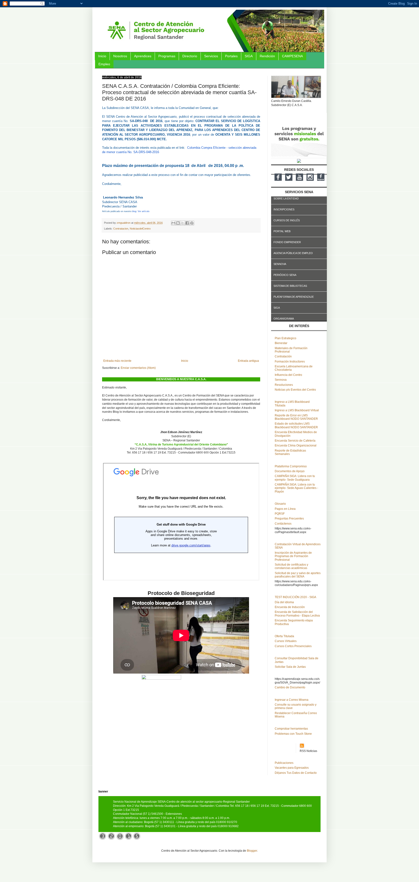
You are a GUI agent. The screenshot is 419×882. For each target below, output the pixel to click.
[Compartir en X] (182, 223)
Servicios (211, 56)
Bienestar (281, 343)
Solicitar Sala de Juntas (290, 666)
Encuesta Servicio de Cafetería (295, 440)
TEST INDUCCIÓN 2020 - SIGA (295, 597)
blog (134, 211)
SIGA (249, 56)
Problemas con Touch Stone (293, 733)
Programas (166, 56)
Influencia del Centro (288, 375)
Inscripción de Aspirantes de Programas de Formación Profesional (293, 556)
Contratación (283, 356)
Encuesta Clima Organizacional (295, 445)
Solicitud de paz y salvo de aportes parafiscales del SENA (298, 574)
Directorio (189, 56)
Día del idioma (284, 602)
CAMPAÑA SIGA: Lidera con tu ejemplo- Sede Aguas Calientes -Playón (296, 488)
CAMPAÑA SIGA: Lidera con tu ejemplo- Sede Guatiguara (295, 477)
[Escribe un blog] (178, 223)
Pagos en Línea (285, 509)
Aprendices (142, 56)
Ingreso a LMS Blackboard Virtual (297, 410)
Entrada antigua (248, 361)
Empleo (104, 64)
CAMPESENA (292, 56)
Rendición (267, 56)
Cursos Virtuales (286, 641)
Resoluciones (284, 385)
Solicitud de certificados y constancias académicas (291, 566)
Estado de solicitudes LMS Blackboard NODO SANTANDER (296, 425)
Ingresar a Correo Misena (291, 699)
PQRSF (280, 513)
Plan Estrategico (285, 338)
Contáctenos (283, 523)
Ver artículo (143, 211)
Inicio (102, 56)
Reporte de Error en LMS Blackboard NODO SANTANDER (296, 417)
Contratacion (120, 228)
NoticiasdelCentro (140, 228)
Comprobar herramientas (291, 728)
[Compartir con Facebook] (187, 223)
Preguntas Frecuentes (289, 518)
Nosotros (120, 56)
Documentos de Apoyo (290, 471)
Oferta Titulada (284, 636)
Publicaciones (284, 763)
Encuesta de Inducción (290, 607)
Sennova (281, 379)
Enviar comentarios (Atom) (138, 368)
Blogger (252, 850)
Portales (231, 56)
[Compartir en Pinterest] (191, 223)
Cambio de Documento (290, 687)
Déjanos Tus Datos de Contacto (296, 773)
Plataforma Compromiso (291, 466)
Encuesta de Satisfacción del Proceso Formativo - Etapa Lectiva (297, 613)
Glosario (280, 503)
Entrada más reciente (117, 361)
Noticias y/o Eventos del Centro (295, 389)
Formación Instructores (290, 361)
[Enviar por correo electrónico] (173, 223)
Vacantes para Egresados (292, 767)
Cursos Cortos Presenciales (293, 646)
